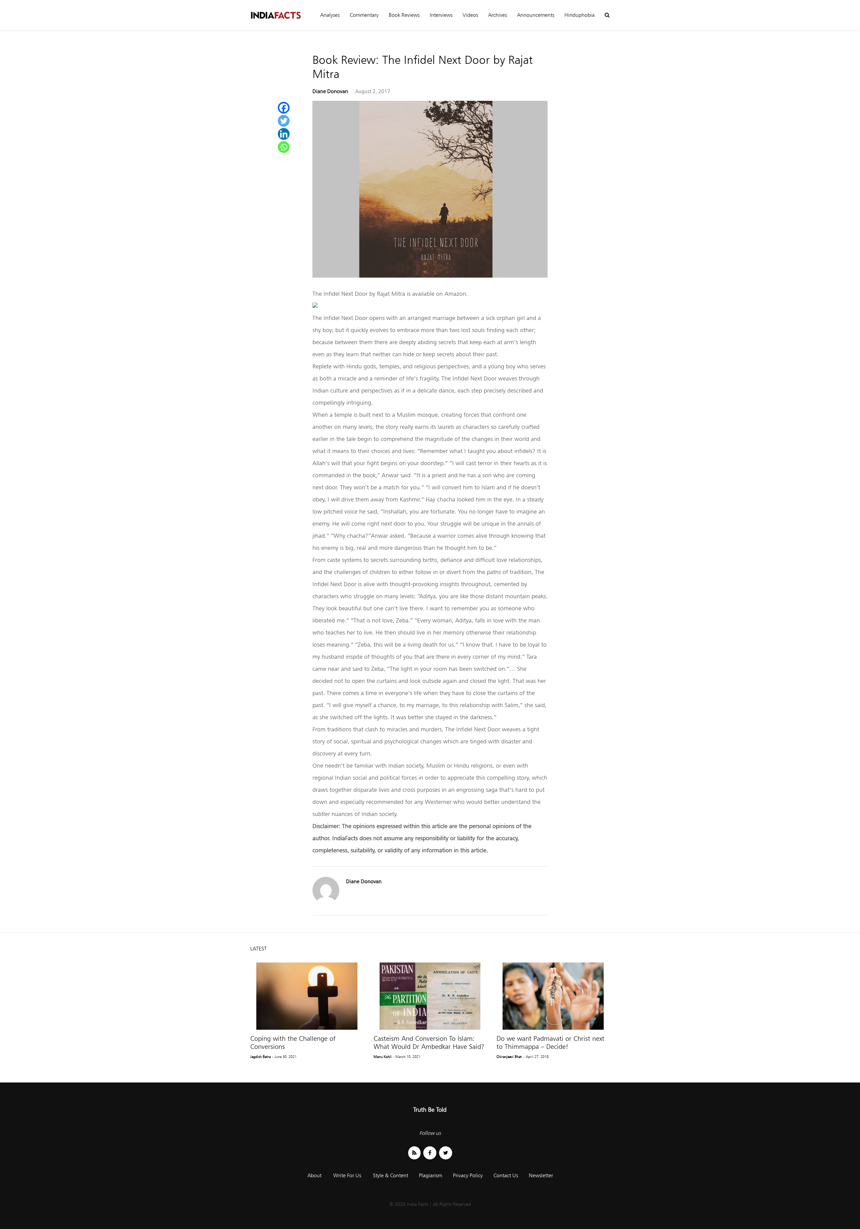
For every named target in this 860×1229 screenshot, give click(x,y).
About (314, 1175)
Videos (470, 15)
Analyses (330, 15)
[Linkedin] (284, 134)
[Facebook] (284, 108)
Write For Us (347, 1175)
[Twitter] (284, 121)
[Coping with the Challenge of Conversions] (306, 996)
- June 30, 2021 (284, 1056)
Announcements (535, 15)
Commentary (364, 15)
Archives (497, 15)
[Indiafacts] (275, 15)
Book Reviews (404, 15)
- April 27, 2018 (536, 1056)
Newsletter (541, 1175)
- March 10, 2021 (407, 1056)
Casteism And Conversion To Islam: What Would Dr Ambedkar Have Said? (429, 1042)
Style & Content (390, 1175)
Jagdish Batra (260, 1056)
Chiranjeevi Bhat (509, 1056)
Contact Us (505, 1175)
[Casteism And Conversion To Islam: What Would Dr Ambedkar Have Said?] (430, 996)
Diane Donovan (330, 91)
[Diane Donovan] (325, 902)
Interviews (441, 15)
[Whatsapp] (284, 147)
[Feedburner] (414, 1152)
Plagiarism (430, 1175)
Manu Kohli (383, 1056)
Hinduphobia (579, 15)
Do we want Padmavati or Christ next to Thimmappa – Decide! (550, 1042)
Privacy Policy (468, 1175)
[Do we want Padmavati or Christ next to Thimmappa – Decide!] (553, 996)
